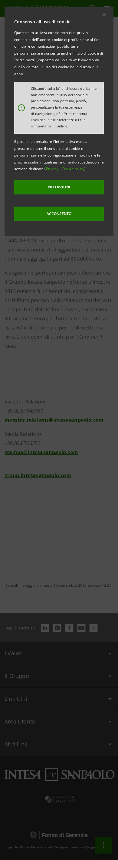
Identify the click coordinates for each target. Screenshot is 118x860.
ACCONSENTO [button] (59, 213)
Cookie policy (73, 168)
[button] (104, 14)
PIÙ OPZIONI (59, 187)
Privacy (53, 168)
